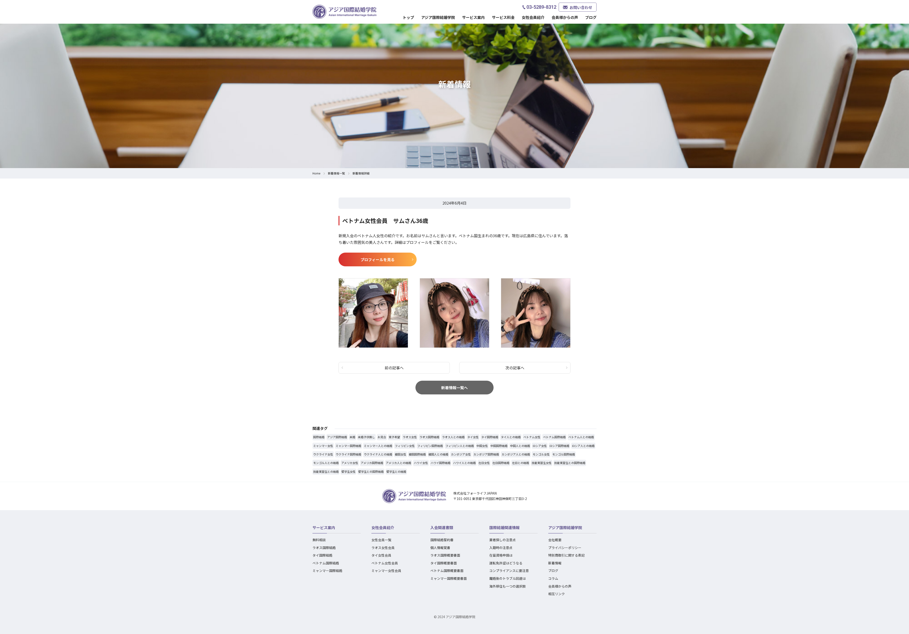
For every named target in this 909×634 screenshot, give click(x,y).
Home (316, 173)
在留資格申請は (500, 555)
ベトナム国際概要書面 (446, 570)
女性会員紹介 (382, 527)
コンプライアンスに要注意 (509, 570)
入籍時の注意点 (500, 547)
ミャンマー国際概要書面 (448, 578)
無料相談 (319, 539)
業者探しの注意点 (502, 539)
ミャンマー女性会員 (386, 570)
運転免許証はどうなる (505, 563)
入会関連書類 (441, 527)
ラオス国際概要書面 (445, 555)
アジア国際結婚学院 (438, 17)
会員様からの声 (565, 17)
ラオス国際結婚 (324, 547)
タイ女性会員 (381, 555)
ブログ (591, 17)
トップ (408, 17)
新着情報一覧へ (454, 387)
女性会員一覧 (381, 539)
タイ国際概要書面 (443, 563)
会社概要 (554, 539)
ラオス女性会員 (383, 547)
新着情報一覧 (336, 173)
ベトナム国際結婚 (325, 563)
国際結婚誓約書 (442, 539)
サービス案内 (323, 527)
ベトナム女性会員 (384, 563)
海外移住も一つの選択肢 (507, 586)
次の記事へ (514, 368)
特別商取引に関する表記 (566, 555)
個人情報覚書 (440, 547)
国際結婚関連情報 (504, 527)
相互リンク (556, 593)
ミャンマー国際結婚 (327, 570)
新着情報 (554, 563)
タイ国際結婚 (322, 555)
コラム (553, 578)
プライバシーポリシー (564, 547)
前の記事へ (394, 368)
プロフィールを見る (378, 259)
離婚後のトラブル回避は (507, 578)
